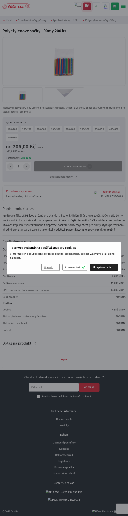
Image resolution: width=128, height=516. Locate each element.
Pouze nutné (72, 267)
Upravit (48, 267)
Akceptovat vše (102, 267)
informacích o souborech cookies (32, 254)
